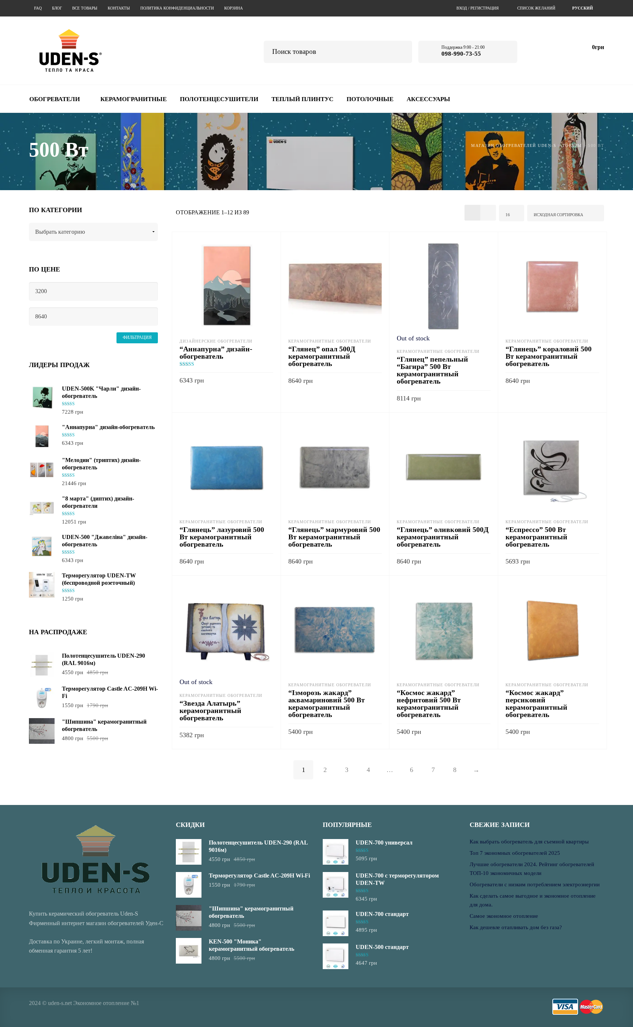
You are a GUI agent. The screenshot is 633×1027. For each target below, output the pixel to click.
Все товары (84, 8)
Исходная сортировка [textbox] (558, 215)
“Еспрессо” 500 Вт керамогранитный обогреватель (536, 536)
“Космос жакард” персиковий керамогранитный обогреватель (536, 703)
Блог (57, 8)
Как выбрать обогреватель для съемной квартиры (529, 842)
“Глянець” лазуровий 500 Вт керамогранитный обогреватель (221, 536)
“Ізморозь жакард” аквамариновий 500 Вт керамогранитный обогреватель (326, 703)
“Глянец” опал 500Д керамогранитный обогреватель (321, 356)
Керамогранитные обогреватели (329, 341)
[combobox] (583, 8)
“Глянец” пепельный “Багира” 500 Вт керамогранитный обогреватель (432, 370)
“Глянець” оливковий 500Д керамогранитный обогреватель (443, 536)
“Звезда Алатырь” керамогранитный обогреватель (210, 710)
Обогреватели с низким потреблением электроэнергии (535, 884)
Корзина (233, 8)
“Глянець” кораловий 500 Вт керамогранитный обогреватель (549, 356)
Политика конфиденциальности (177, 8)
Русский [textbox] (582, 8)
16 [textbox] (508, 215)
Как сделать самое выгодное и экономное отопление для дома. (533, 900)
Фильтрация (137, 337)
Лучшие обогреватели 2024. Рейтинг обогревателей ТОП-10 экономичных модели (532, 868)
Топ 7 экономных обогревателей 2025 (515, 853)
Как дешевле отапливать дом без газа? (516, 927)
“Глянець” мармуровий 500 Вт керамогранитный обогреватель (334, 536)
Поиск (401, 51)
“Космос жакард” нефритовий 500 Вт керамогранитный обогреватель (429, 703)
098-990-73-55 (461, 53)
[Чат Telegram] (536, 50)
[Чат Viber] (556, 50)
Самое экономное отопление (504, 916)
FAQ (38, 8)
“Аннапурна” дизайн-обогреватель (215, 352)
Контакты (119, 8)
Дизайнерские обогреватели (215, 341)
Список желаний (536, 8)
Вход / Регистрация (477, 8)
